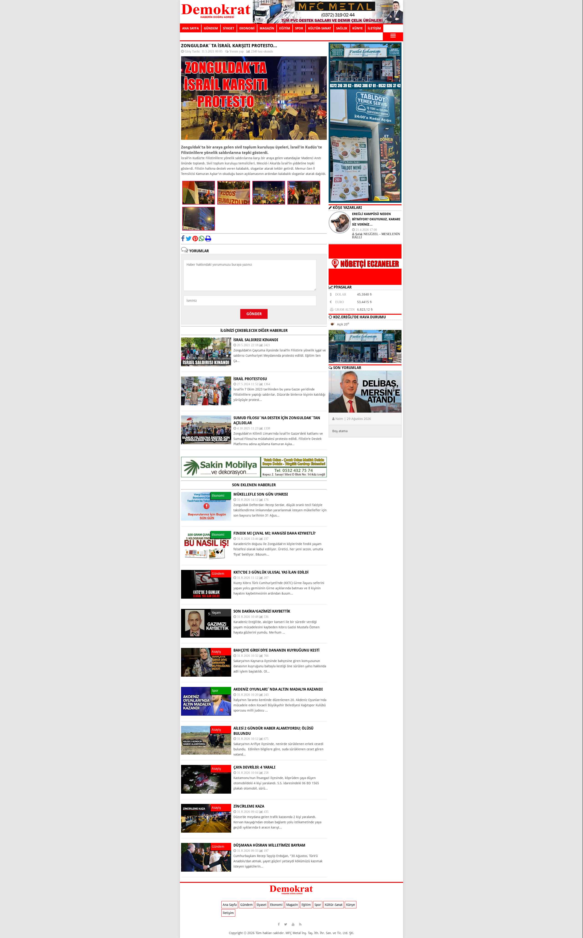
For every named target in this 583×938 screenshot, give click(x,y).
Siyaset (261, 905)
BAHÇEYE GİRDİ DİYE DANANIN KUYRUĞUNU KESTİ (276, 650)
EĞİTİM (284, 28)
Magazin (292, 905)
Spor (318, 905)
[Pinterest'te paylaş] (195, 238)
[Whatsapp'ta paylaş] (201, 238)
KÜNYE (357, 28)
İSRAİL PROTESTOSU (250, 379)
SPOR (299, 28)
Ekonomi (276, 905)
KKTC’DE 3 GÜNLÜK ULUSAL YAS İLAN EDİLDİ (270, 572)
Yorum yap (236, 51)
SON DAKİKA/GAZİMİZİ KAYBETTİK (261, 611)
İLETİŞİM (374, 28)
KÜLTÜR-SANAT (319, 28)
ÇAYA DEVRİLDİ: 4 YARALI (254, 767)
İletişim (228, 913)
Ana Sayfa (230, 905)
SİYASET (228, 28)
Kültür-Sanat (334, 905)
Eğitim (306, 905)
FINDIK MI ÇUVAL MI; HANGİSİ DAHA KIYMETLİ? (274, 533)
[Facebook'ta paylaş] (183, 238)
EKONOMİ (247, 28)
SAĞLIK (341, 28)
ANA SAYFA (190, 28)
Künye (350, 905)
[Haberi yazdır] (208, 238)
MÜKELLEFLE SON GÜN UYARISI (260, 494)
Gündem (246, 905)
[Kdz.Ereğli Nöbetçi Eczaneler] (365, 281)
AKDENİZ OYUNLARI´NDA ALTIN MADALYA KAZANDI (278, 689)
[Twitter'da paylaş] (189, 238)
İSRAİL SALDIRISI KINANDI (255, 340)
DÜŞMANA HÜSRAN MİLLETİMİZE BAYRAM (269, 845)
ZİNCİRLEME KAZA (248, 806)
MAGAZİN (267, 28)
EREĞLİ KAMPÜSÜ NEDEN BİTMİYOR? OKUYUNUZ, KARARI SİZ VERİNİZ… (376, 219)
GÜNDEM (211, 28)
